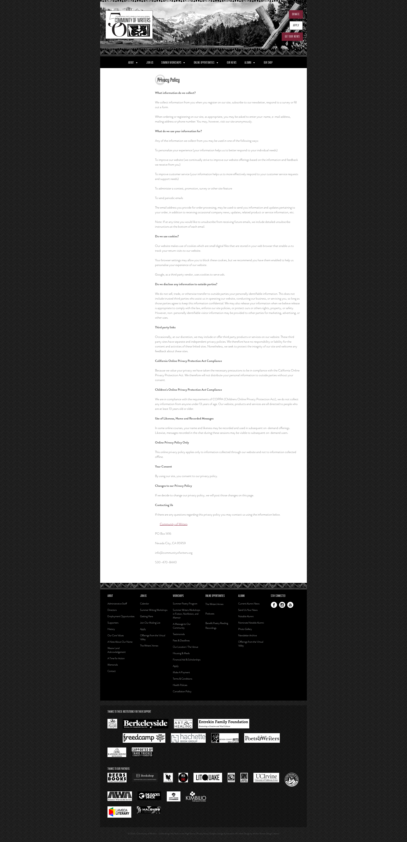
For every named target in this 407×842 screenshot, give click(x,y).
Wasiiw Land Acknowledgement (116, 650)
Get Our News (292, 36)
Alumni (248, 62)
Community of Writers (173, 524)
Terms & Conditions (182, 679)
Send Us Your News (248, 610)
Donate (296, 14)
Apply (296, 25)
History (111, 629)
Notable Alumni (246, 616)
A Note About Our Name (119, 642)
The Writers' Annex (214, 604)
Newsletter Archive (247, 635)
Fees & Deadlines (181, 640)
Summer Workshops (171, 62)
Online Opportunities (204, 62)
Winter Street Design (262, 833)
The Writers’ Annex (149, 645)
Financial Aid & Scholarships (186, 659)
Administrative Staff (117, 603)
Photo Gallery (245, 629)
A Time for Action (116, 658)
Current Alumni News (248, 603)
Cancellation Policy (182, 691)
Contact (111, 671)
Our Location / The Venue (185, 647)
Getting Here (146, 616)
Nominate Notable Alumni (251, 623)
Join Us (149, 62)
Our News (232, 62)
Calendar (144, 603)
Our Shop (268, 62)
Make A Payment (181, 672)
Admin (276, 833)
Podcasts (209, 613)
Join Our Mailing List (150, 623)
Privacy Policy (202, 833)
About (131, 62)
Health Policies (180, 685)
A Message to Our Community (182, 626)
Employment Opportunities (121, 616)
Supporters (112, 623)
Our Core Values (115, 635)
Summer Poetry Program (185, 603)
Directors (112, 610)
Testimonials (179, 634)
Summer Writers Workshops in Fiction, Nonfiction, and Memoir (186, 613)
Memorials (112, 665)
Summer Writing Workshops (153, 610)
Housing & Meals (181, 653)
